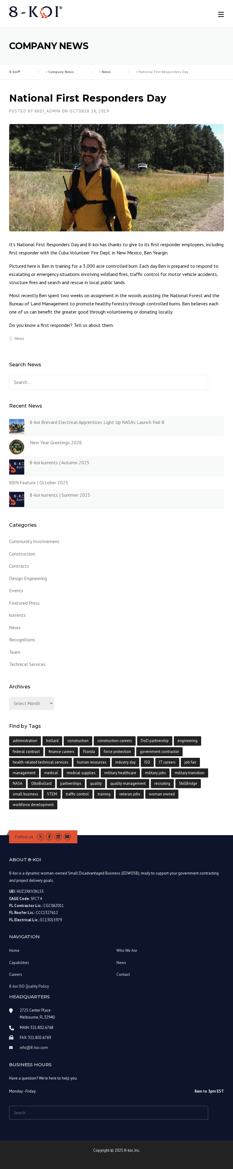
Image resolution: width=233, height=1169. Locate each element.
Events (16, 590)
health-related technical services (40, 762)
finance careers (61, 751)
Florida (89, 751)
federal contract (26, 751)
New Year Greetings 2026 (56, 442)
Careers (15, 974)
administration (25, 740)
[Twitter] (40, 836)
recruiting (162, 783)
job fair (190, 762)
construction (78, 740)
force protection (117, 751)
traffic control (77, 794)
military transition (189, 772)
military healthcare (120, 772)
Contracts (19, 566)
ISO (147, 762)
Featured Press (24, 603)
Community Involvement (34, 541)
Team (14, 652)
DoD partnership (155, 740)
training (104, 794)
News (19, 338)
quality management (128, 783)
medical (51, 772)
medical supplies (81, 772)
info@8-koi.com (34, 1047)
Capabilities (19, 962)
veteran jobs (129, 794)
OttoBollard (41, 783)
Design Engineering (28, 578)
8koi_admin (47, 111)
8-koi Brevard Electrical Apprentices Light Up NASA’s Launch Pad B (97, 422)
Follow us (24, 836)
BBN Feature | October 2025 (38, 482)
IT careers (167, 762)
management (24, 772)
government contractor (159, 751)
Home (14, 950)
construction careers (114, 740)
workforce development (33, 804)
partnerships (70, 783)
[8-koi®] (35, 12)
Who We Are (126, 950)
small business (25, 794)
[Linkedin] (58, 836)
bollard (52, 740)
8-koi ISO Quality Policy (29, 986)
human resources (91, 762)
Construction (22, 554)
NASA (17, 783)
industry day (125, 762)
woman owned (162, 794)
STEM (52, 794)
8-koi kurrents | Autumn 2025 (59, 462)
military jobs (155, 772)
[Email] (67, 836)
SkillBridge (188, 783)
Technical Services (27, 664)
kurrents (17, 615)
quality (96, 783)
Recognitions (22, 640)
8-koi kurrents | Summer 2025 (60, 495)
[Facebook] (49, 836)
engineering (187, 740)
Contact (123, 974)
